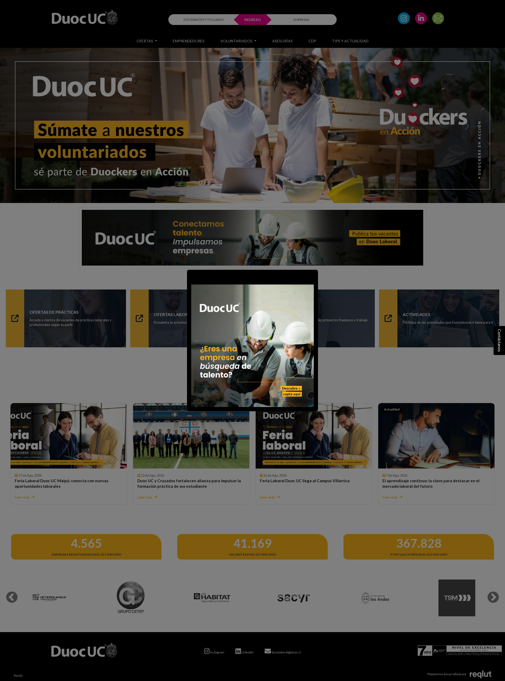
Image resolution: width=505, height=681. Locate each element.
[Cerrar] (193, 276)
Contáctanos (499, 340)
